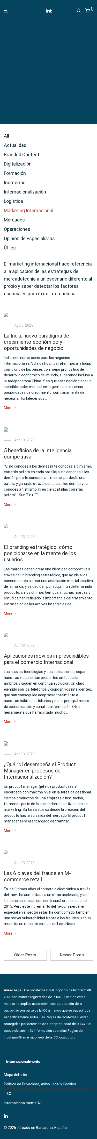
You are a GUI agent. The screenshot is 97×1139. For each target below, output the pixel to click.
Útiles (10, 247)
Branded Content (21, 154)
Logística (13, 201)
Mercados (14, 220)
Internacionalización (25, 192)
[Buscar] (78, 10)
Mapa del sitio (15, 1075)
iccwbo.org (67, 1037)
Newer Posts (72, 954)
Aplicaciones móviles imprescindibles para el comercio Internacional (46, 659)
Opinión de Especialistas (29, 238)
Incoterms (15, 182)
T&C (7, 1094)
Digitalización (18, 164)
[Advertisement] (48, 68)
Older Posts (25, 954)
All (6, 136)
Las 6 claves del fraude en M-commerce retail (37, 876)
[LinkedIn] (6, 1116)
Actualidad (15, 145)
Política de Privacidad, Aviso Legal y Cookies (40, 1084)
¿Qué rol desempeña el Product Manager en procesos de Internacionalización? (40, 770)
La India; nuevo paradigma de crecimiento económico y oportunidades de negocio (36, 342)
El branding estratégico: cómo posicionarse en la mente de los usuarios (40, 553)
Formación (15, 173)
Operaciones (17, 229)
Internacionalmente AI (22, 1103)
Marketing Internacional (28, 210)
